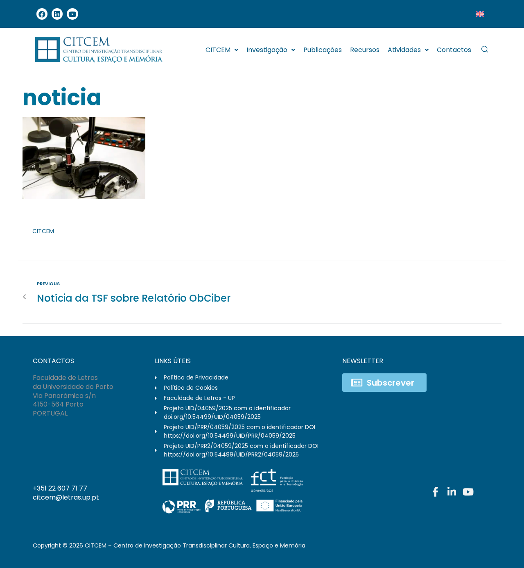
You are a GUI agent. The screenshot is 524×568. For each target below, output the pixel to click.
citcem (43, 231)
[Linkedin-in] (451, 492)
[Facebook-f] (435, 492)
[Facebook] (41, 13)
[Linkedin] (57, 13)
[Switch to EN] (480, 13)
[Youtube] (72, 13)
